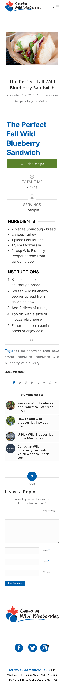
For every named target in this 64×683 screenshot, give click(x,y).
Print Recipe (34, 164)
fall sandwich (31, 351)
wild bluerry (30, 363)
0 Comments (43, 95)
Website (46, 572)
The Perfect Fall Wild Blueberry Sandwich (32, 84)
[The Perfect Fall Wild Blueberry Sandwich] (32, 47)
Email (46, 561)
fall (16, 351)
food (46, 351)
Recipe (19, 101)
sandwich (25, 357)
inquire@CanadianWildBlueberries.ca (29, 669)
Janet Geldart (40, 101)
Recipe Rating (49, 510)
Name (46, 550)
